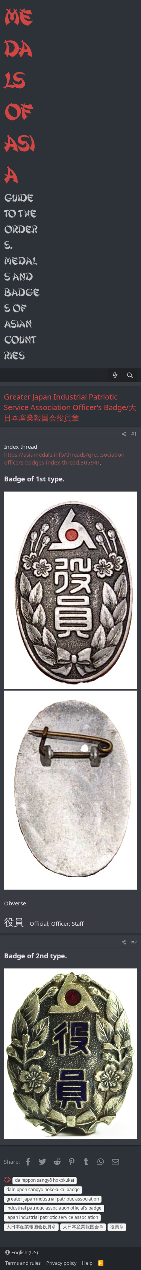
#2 (134, 942)
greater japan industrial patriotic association (52, 1199)
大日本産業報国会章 (83, 1226)
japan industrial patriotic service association (52, 1217)
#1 (134, 434)
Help (87, 1262)
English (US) (24, 1252)
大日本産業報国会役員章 (31, 1226)
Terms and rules (23, 1262)
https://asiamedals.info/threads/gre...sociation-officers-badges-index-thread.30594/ (65, 458)
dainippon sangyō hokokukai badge (43, 1189)
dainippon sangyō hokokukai (44, 1180)
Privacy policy (61, 1262)
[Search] (130, 375)
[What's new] (115, 375)
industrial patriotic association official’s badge (54, 1208)
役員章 (117, 1226)
